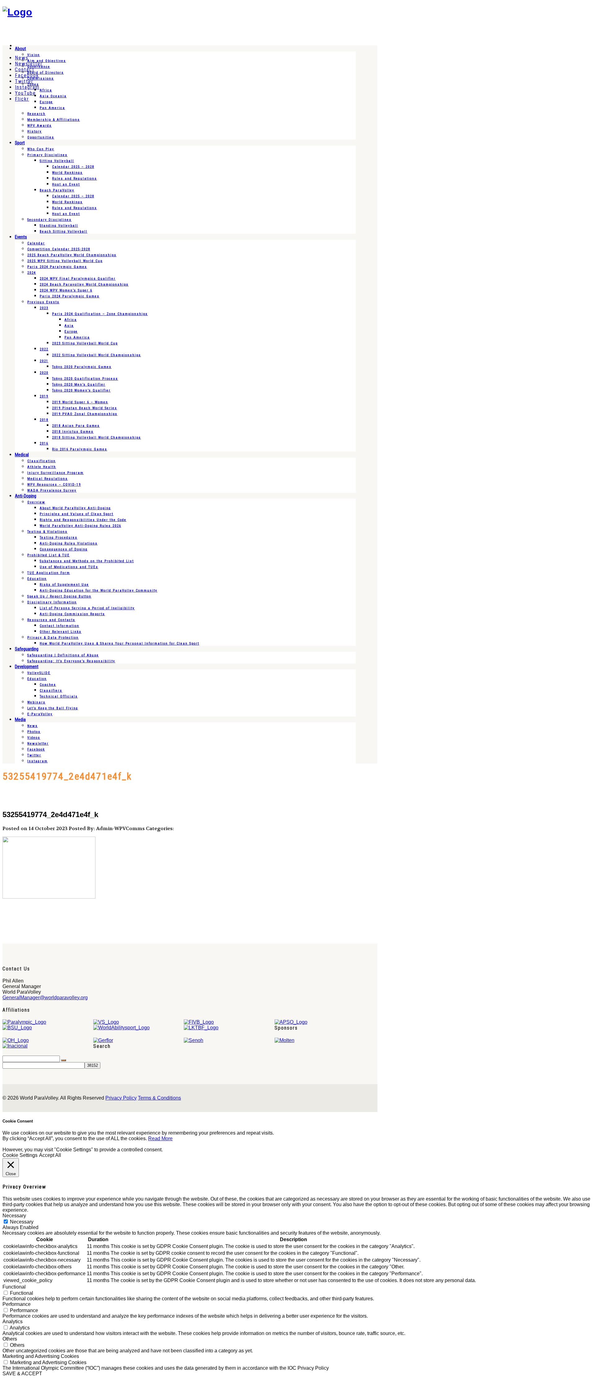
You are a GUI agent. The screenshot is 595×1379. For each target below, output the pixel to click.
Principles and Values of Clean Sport (76, 514)
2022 (44, 349)
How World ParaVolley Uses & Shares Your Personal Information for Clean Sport (119, 643)
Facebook (36, 749)
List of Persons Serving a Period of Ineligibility (87, 608)
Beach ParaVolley (57, 190)
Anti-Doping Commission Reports (72, 614)
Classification (41, 461)
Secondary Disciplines (49, 220)
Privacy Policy (121, 1098)
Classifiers (51, 691)
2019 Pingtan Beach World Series (84, 408)
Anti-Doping (25, 496)
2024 (31, 273)
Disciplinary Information (52, 602)
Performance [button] (16, 1304)
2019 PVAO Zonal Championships (84, 414)
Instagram (37, 761)
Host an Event (66, 184)
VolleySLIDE (39, 673)
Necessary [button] (14, 1215)
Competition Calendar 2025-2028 (58, 249)
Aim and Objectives (46, 61)
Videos (33, 738)
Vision (33, 55)
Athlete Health (41, 467)
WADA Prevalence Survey (52, 490)
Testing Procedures (58, 538)
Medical (22, 454)
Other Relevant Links (61, 632)
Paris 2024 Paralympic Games (57, 267)
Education (37, 579)
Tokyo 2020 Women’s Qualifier (81, 390)
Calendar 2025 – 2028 (73, 167)
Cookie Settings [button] (19, 1155)
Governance (38, 67)
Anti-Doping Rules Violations (69, 543)
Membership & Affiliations (53, 120)
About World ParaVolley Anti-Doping (75, 508)
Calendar (36, 243)
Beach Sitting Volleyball (63, 232)
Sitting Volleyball (57, 161)
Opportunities (40, 137)
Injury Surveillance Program (55, 473)
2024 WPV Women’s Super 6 (66, 290)
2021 (44, 361)
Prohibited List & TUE (48, 555)
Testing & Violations (47, 532)
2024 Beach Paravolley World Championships (84, 284)
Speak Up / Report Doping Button (59, 596)
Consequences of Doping (64, 549)
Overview (36, 502)
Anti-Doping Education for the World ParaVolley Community (98, 591)
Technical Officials (59, 696)
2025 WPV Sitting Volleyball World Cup (65, 261)
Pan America (52, 108)
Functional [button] (14, 1286)
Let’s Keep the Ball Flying (52, 708)
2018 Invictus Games (73, 432)
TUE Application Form (48, 573)
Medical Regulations (47, 479)
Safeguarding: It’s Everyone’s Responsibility (71, 661)
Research (36, 114)
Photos (34, 732)
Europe (46, 102)
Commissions (40, 79)
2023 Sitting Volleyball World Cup (85, 343)
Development (26, 666)
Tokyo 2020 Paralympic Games (82, 367)
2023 (44, 308)
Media (20, 719)
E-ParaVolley (40, 714)
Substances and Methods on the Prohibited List (87, 561)
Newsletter (38, 744)
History (34, 131)
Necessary (21, 1221)
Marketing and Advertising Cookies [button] (40, 1356)
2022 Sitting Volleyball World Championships (96, 355)
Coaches (48, 685)
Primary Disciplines (47, 155)
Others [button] (9, 1339)
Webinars (36, 702)
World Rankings (67, 173)
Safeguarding (26, 649)
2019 (44, 396)
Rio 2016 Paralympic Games (79, 449)
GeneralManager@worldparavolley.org (45, 997)
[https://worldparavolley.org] (17, 12)
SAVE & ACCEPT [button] (22, 1373)
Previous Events (43, 302)
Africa (46, 90)
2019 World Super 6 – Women (80, 402)
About (20, 48)
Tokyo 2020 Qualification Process (85, 379)
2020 (44, 373)
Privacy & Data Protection (53, 638)
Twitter (34, 755)
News (32, 726)
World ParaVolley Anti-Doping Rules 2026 (80, 526)
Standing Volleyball (59, 226)
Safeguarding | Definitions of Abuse (63, 655)
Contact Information (59, 626)
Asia (69, 326)
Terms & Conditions (159, 1098)
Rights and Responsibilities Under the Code (83, 520)
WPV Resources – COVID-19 (54, 485)
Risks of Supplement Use (64, 585)
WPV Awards (39, 126)
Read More (160, 1138)
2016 (44, 443)
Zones (33, 84)
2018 (44, 420)
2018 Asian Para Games (76, 426)
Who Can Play (40, 149)
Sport (20, 143)
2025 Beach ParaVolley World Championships (72, 255)
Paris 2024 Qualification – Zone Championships (100, 314)
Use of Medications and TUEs (69, 567)
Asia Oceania (53, 96)
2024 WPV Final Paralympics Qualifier (78, 279)
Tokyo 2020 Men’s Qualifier (78, 385)
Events (21, 237)
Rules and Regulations (74, 179)
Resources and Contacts (51, 620)
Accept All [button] (50, 1155)
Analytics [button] (12, 1321)
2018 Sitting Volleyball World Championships (96, 438)
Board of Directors (45, 73)
